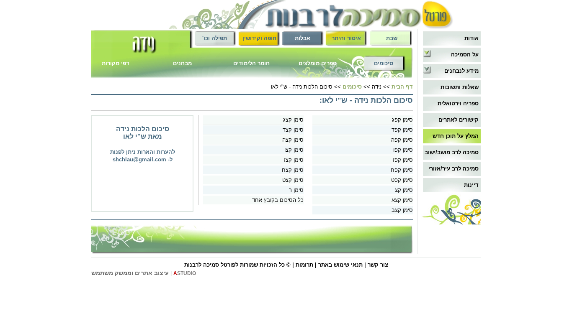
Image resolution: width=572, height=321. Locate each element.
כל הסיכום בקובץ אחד (278, 200)
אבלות (302, 38)
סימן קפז (403, 160)
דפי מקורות (115, 63)
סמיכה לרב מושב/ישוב (452, 152)
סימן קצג (293, 120)
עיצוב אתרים (152, 273)
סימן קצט (293, 180)
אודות (471, 38)
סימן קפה (402, 140)
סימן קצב (402, 210)
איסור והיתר (346, 38)
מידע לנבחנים (461, 71)
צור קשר (378, 265)
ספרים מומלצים (318, 63)
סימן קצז (294, 160)
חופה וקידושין (259, 38)
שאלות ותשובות (460, 87)
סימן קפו (403, 150)
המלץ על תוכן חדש (456, 136)
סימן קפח (402, 170)
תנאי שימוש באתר (340, 265)
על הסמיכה (465, 54)
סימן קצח (293, 170)
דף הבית (402, 87)
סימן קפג (402, 120)
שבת (391, 38)
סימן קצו (294, 150)
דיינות (471, 185)
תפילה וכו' (214, 38)
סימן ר (296, 190)
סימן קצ (404, 190)
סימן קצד (293, 130)
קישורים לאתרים (458, 120)
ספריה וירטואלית (458, 103)
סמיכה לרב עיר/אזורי (453, 169)
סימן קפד (402, 130)
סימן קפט (402, 180)
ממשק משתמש (111, 273)
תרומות (304, 265)
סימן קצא (402, 200)
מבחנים (182, 63)
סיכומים (383, 63)
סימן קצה (293, 140)
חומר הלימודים (251, 63)
